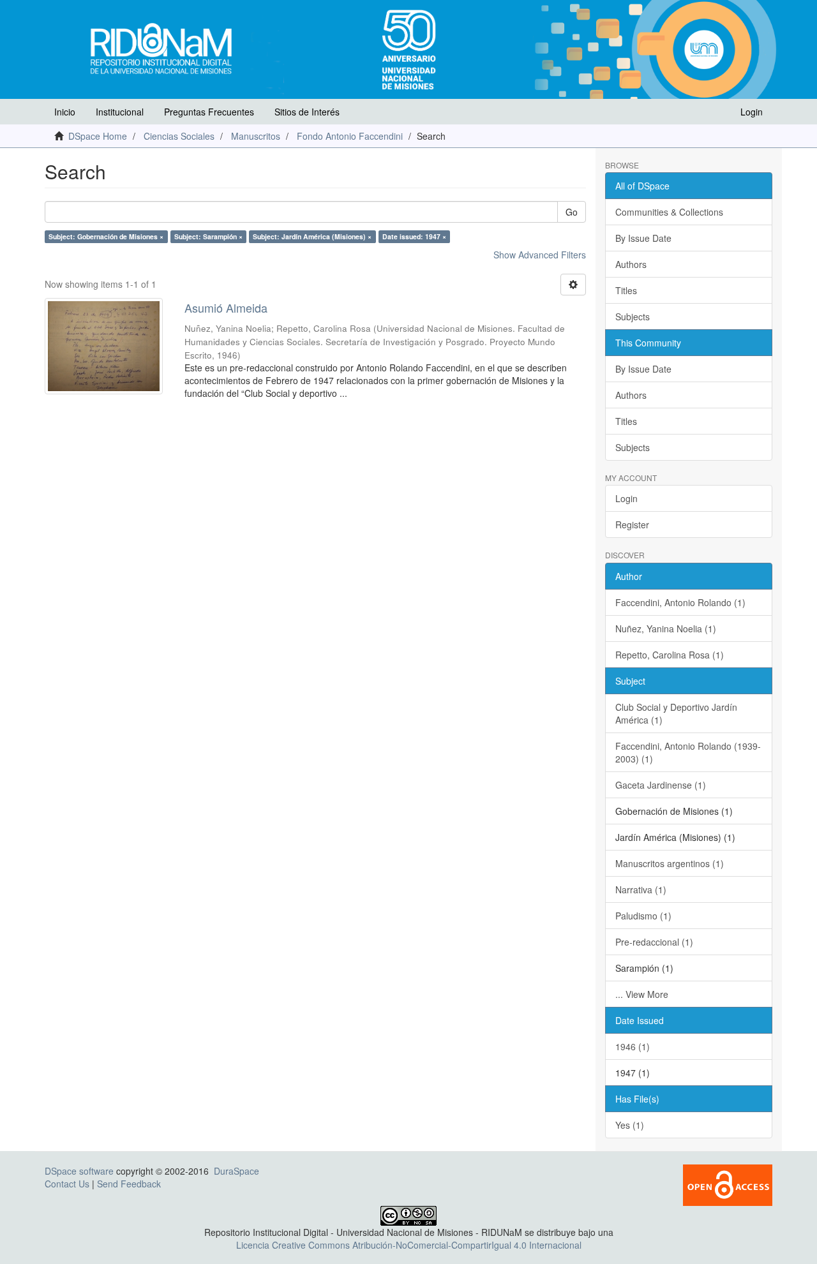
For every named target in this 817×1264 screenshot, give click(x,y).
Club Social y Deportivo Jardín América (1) (676, 713)
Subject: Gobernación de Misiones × (106, 236)
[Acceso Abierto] (727, 1183)
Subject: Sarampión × (208, 236)
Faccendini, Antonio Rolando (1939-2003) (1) (688, 752)
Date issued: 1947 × (414, 236)
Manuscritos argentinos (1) (669, 863)
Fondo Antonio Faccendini (350, 136)
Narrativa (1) (640, 889)
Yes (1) (629, 1125)
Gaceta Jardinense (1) (660, 784)
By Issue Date (643, 238)
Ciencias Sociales (179, 136)
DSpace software (79, 1170)
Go (572, 211)
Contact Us (67, 1183)
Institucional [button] (120, 111)
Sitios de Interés (307, 111)
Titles (626, 290)
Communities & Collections (669, 211)
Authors (631, 264)
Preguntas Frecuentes (209, 111)
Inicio (64, 111)
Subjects (632, 316)
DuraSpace (236, 1170)
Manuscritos (255, 136)
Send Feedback (129, 1183)
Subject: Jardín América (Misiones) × (312, 236)
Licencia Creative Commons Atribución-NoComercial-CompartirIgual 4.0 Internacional (408, 1244)
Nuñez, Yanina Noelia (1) (665, 628)
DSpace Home (97, 136)
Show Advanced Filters (539, 254)
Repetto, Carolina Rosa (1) (669, 654)
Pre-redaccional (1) (654, 941)
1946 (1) (632, 1046)
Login (626, 498)
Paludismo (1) (643, 915)
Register (632, 524)
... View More (641, 994)
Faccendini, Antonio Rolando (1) (680, 602)
